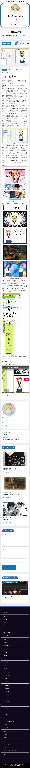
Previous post (6, 432)
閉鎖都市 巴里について (9, 469)
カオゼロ (5, 678)
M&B (5, 642)
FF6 (4, 629)
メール (3, 557)
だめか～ (5, 434)
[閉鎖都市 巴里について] (15, 458)
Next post (5, 437)
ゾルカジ (5, 698)
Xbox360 (6, 668)
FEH (4, 622)
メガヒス (5, 708)
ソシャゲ (5, 695)
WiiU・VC (6, 662)
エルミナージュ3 (7, 675)
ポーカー (5, 705)
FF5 (4, 626)
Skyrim (5, 655)
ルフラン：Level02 (8, 597)
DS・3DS (5, 613)
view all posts (5, 425)
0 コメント (6, 72)
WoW (5, 665)
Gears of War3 (7, 632)
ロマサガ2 (6, 724)
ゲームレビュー (7, 685)
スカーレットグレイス (8, 688)
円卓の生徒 (6, 734)
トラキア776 (6, 701)
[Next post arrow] (26, 440)
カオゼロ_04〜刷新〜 (19, 43)
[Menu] (11, 24)
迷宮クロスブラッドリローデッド (10, 750)
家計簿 (5, 737)
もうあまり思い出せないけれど (12, 494)
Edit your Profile (23, 421)
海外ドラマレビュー (8, 744)
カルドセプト (6, 682)
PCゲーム (6, 649)
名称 (3, 549)
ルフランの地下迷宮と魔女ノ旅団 (10, 582)
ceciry (11, 69)
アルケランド (6, 672)
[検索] (15, 24)
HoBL (5, 639)
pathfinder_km (7, 645)
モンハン (5, 711)
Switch (5, 658)
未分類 (5, 741)
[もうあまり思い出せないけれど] (15, 484)
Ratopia (5, 652)
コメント (4, 534)
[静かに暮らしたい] (15, 509)
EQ (4, 616)
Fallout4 (5, 619)
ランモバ (5, 718)
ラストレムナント (7, 714)
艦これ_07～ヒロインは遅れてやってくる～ (14, 440)
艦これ (5, 747)
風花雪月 (5, 757)
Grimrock (6, 635)
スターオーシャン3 (7, 691)
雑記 (4, 69)
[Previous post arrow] (26, 433)
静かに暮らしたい (8, 519)
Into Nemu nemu (15, 16)
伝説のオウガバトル (8, 731)
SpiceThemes (17, 765)
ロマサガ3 (6, 728)
